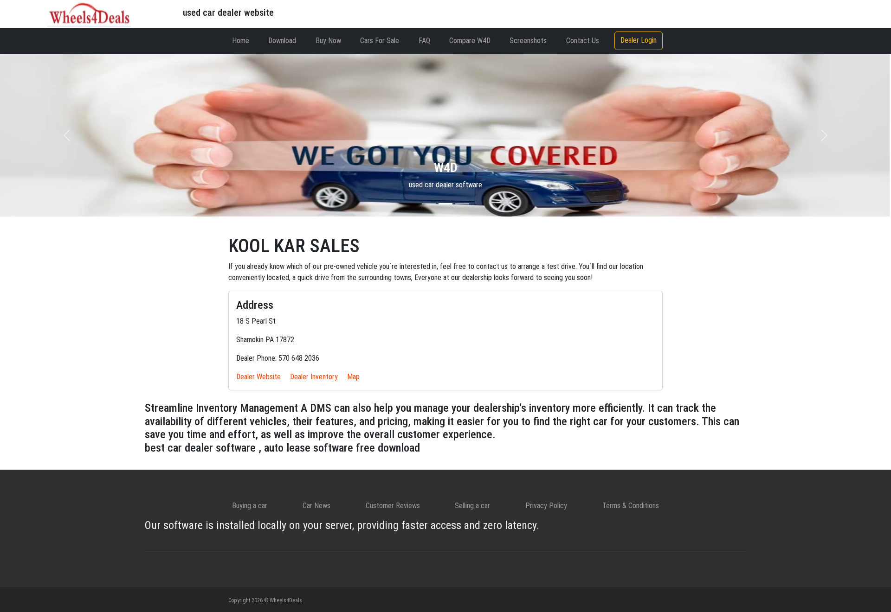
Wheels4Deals (286, 600)
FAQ (424, 40)
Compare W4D (470, 40)
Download (282, 40)
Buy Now (328, 40)
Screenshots (528, 40)
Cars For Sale (379, 40)
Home (240, 40)
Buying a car (249, 505)
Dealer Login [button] (638, 40)
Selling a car (472, 505)
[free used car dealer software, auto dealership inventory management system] (89, 13)
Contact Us (582, 40)
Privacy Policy (546, 505)
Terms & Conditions (630, 505)
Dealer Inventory (314, 376)
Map (353, 376)
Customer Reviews (393, 505)
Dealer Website (258, 376)
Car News (316, 505)
